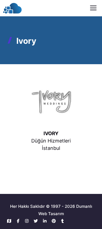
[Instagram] (28, 221)
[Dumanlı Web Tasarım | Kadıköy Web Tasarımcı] (12, 8)
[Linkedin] (46, 221)
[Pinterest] (55, 221)
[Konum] (10, 221)
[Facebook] (19, 221)
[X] (37, 221)
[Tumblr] (62, 221)
